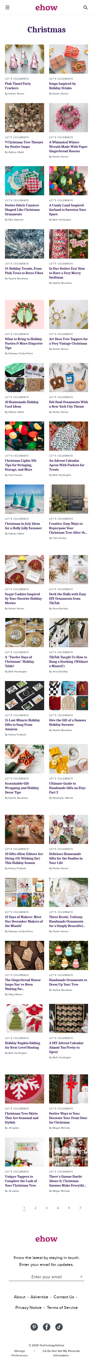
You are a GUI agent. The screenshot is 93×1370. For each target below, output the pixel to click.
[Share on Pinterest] (34, 1327)
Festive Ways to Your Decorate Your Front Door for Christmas (68, 1118)
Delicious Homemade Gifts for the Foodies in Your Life (66, 858)
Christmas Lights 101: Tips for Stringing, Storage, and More (21, 465)
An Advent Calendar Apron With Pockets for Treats (66, 465)
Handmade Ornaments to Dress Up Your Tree (68, 982)
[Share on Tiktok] (59, 1327)
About (19, 1297)
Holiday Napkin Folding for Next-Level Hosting (22, 1045)
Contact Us (64, 1297)
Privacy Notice (28, 1307)
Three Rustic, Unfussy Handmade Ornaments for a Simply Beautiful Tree (66, 923)
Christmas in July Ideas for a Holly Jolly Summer (23, 526)
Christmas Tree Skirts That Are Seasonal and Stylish (21, 1118)
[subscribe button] (80, 1276)
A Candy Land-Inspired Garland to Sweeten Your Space (67, 209)
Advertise (39, 1297)
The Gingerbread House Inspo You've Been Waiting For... (23, 984)
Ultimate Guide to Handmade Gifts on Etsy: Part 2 (67, 788)
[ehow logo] (46, 7)
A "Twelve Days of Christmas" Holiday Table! (19, 661)
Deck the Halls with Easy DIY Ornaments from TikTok (67, 598)
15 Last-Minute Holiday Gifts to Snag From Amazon (22, 724)
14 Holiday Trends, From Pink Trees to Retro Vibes (24, 270)
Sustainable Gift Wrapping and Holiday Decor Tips (22, 788)
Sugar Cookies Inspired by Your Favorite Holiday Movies (23, 598)
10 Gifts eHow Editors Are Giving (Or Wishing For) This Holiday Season (24, 858)
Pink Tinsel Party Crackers (18, 86)
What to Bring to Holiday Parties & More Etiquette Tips (24, 343)
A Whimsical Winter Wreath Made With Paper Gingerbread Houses (68, 146)
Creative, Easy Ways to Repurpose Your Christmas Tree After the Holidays (68, 530)
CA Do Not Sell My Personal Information (61, 1353)
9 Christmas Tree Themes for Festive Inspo (24, 144)
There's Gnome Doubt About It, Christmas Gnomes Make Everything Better (68, 1183)
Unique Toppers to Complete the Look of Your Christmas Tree (21, 1181)
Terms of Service (62, 1307)
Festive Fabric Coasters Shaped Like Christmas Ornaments (22, 209)
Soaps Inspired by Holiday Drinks (62, 86)
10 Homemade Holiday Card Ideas (22, 404)
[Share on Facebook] (46, 1327)
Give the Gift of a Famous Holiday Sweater (67, 722)
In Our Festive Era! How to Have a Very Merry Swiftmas (67, 273)
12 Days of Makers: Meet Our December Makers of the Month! (24, 921)
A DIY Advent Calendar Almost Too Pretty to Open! (66, 1047)
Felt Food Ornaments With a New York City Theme (68, 404)
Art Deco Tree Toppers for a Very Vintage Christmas (68, 341)
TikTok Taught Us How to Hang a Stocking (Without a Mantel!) (68, 661)
